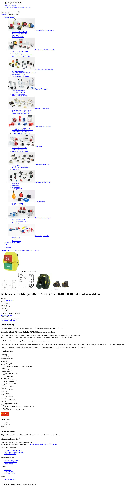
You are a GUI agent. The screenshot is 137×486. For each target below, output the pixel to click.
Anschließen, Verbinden (42, 236)
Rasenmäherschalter (18, 35)
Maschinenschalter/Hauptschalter (45, 50)
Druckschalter (16, 187)
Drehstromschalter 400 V (19, 32)
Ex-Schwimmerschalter (19, 205)
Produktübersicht (9, 17)
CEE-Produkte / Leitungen (43, 126)
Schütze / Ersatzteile (18, 37)
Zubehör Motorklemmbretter (20, 113)
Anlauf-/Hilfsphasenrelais (19, 95)
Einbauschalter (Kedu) (18, 74)
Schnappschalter (17, 189)
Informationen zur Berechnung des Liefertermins (43, 444)
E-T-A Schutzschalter (18, 71)
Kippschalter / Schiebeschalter (21, 167)
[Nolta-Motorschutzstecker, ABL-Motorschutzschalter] (21, 146)
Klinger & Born (9, 300)
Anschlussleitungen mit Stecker (21, 133)
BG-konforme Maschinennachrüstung (23, 55)
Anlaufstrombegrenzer (18, 219)
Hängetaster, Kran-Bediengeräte (21, 56)
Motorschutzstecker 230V (19, 149)
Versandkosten (8, 463)
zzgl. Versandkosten (6, 315)
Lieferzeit (3, 319)
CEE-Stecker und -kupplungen (21, 128)
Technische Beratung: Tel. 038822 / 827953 (17, 7)
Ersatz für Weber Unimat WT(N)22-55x (24, 73)
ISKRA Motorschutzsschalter (20, 151)
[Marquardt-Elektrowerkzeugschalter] (21, 164)
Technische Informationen (12, 242)
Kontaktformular (9, 471)
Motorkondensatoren (41, 89)
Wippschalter (16, 185)
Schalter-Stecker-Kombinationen (44, 30)
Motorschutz (38, 146)
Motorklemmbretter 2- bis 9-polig (22, 110)
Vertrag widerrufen (10, 479)
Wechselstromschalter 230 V (20, 33)
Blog (5, 244)
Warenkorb (4, 14)
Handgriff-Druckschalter (19, 166)
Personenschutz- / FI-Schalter (20, 76)
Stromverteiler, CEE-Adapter (20, 131)
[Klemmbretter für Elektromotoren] (21, 108)
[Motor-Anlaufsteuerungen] (21, 218)
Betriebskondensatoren (18, 90)
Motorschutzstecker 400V (19, 148)
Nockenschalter (16, 53)
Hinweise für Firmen (10, 462)
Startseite (3, 250)
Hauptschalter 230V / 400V (20, 51)
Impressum (7, 470)
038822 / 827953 (9, 473)
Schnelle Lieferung (10, 5)
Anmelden (7, 247)
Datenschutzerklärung (10, 454)
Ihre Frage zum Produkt (8, 320)
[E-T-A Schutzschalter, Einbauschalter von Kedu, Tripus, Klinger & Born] (21, 69)
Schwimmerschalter (17, 203)
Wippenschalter (16, 169)
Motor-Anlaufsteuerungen (42, 218)
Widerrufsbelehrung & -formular (13, 452)
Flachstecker (15, 239)
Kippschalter (15, 183)
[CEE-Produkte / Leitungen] (21, 126)
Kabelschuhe (16, 237)
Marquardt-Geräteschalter (43, 182)
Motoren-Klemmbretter (42, 108)
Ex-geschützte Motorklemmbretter (22, 112)
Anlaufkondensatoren (18, 92)
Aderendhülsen (16, 241)
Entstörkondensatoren (18, 94)
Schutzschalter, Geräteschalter (44, 69)
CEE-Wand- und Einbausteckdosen (22, 130)
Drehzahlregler (16, 223)
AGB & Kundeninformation (12, 450)
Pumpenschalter (40, 201)
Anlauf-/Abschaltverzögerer (20, 221)
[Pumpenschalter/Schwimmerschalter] (21, 201)
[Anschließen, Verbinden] (21, 236)
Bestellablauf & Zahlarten (12, 460)
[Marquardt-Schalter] (21, 182)
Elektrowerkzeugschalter (42, 164)
